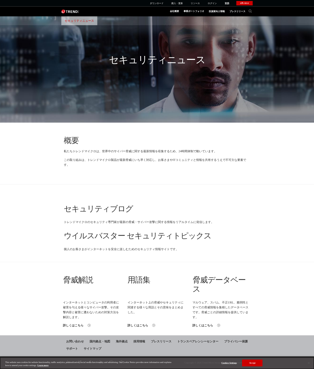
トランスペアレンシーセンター (197, 341)
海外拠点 (122, 341)
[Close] (308, 363)
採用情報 (139, 341)
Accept (252, 363)
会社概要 (174, 11)
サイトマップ (92, 348)
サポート (72, 348)
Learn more (43, 365)
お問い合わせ (75, 341)
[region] (157, 363)
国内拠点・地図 (100, 341)
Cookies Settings (229, 363)
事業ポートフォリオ (194, 11)
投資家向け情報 (217, 11)
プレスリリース (237, 11)
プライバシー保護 (236, 341)
